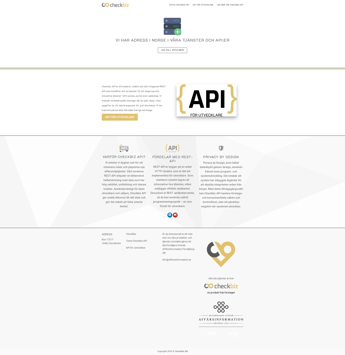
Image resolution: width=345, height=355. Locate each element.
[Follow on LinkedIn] (169, 215)
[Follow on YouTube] (175, 215)
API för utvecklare (203, 5)
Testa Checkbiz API (179, 5)
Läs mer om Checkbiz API (230, 5)
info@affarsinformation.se (176, 259)
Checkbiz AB (181, 351)
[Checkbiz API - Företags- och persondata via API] (115, 4)
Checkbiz (131, 234)
